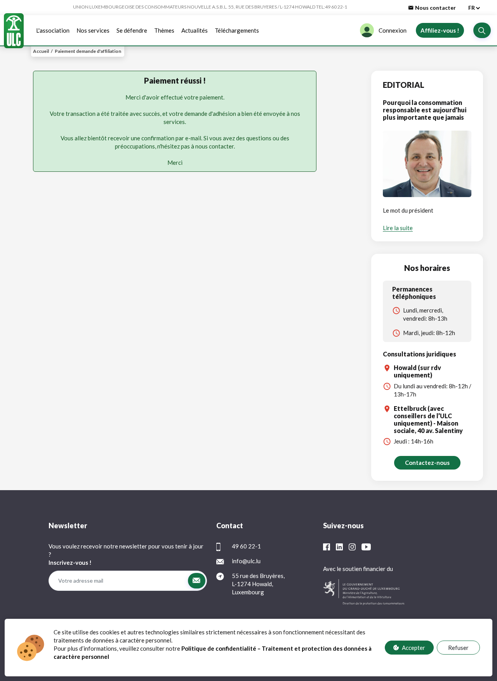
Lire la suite (398, 227)
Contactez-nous (427, 462)
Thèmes (164, 30)
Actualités (194, 30)
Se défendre (131, 30)
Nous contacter (435, 7)
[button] (482, 30)
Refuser (458, 647)
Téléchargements (237, 30)
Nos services (92, 30)
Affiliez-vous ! (440, 30)
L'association (53, 30)
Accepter (413, 647)
